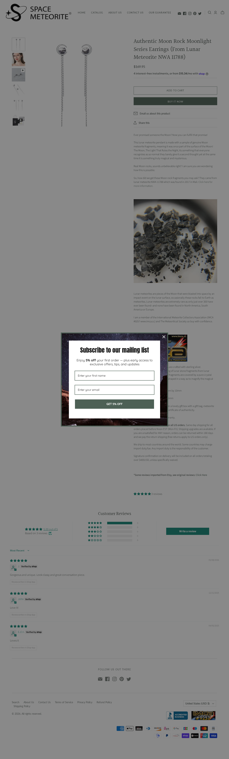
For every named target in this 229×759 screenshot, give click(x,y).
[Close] (164, 336)
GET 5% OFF (114, 404)
